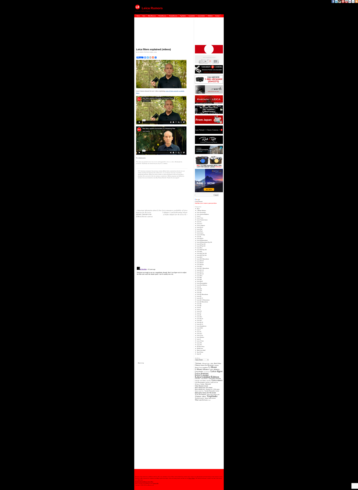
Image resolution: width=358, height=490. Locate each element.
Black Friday (217, 363)
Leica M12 (199, 276)
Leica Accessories (153, 162)
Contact (217, 16)
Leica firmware (202, 373)
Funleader (216, 365)
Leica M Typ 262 (201, 246)
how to (169, 162)
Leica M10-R (200, 264)
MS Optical (197, 384)
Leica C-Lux (200, 218)
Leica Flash (200, 231)
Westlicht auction (199, 398)
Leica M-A (199, 248)
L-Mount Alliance (201, 210)
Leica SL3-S (200, 324)
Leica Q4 (199, 303)
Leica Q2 (199, 292)
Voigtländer (212, 396)
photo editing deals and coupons (203, 387)
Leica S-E (199, 311)
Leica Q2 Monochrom (202, 294)
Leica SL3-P (200, 322)
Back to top (141, 363)
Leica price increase (215, 378)
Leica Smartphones (201, 326)
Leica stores (217, 380)
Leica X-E (199, 343)
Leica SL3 (199, 320)
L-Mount (213, 367)
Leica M (199, 236)
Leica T (199, 330)
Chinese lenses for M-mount (204, 365)
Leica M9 (199, 279)
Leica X (199, 339)
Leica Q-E (199, 289)
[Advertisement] (162, 33)
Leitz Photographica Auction (202, 382)
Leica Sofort (200, 328)
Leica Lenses (200, 233)
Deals (198, 208)
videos (172, 162)
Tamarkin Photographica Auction (211, 391)
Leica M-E (199, 251)
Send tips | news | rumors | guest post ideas (206, 203)
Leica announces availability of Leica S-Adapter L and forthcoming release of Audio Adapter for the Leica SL (174, 212)
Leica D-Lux (200, 227)
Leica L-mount (202, 375)
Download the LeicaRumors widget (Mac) (144, 481)
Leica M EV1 (200, 238)
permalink (138, 163)
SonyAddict (191, 16)
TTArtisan (198, 396)
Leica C (199, 216)
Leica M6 (199, 277)
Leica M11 (199, 266)
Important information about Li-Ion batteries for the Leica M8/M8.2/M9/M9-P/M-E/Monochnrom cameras (148, 213)
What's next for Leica (201, 400)
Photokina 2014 (209, 389)
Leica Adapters (215, 369)
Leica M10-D (200, 261)
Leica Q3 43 (200, 298)
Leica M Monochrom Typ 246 (204, 242)
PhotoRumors (162, 16)
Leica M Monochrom (202, 240)
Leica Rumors (152, 8)
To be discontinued (200, 394)
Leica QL (199, 305)
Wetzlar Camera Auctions (210, 398)
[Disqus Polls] (161, 243)
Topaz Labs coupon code (213, 394)
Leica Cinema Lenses (202, 220)
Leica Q (199, 287)
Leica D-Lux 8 (207, 371)
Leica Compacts (201, 225)
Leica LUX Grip (201, 235)
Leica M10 (199, 257)
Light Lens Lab (214, 382)
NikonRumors (152, 16)
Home (138, 16)
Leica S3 (199, 313)
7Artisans (198, 363)
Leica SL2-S (200, 318)
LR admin (140, 52)
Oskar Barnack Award (201, 386)
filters (165, 162)
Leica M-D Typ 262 (202, 249)
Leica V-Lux (200, 335)
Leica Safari (203, 380)
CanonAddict (201, 16)
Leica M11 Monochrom (203, 268)
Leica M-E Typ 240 (202, 253)
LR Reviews (200, 348)
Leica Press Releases (202, 285)
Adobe (211, 363)
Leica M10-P (200, 262)
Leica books (199, 371)
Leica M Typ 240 (201, 244)
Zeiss (209, 400)
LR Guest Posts (200, 346)
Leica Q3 (199, 296)
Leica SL (199, 315)
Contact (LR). (156, 483)
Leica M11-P (200, 272)
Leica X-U (199, 344)
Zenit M (199, 354)
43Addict (210, 16)
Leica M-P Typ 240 (202, 255)
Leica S (199, 309)
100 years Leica (206, 363)
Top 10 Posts (200, 352)
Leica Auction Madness (203, 214)
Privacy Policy (192, 478)
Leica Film (199, 229)
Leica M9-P (200, 281)
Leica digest (216, 371)
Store (143, 16)
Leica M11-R (200, 274)
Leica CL (199, 221)
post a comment (163, 163)
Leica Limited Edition (207, 377)
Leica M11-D (200, 270)
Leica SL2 (199, 317)
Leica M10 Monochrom (203, 259)
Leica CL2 (199, 223)
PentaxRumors (173, 16)
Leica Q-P (199, 290)
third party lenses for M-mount (205, 392)
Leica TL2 (199, 333)
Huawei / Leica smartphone (201, 367)
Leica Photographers (202, 283)
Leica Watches (200, 337)
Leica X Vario (200, 341)
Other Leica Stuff (201, 350)
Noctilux (202, 384)
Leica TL (199, 331)
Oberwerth (208, 384)
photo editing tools (200, 389)
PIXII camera (216, 389)
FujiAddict (183, 16)
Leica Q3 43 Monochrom (203, 300)
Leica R (199, 307)
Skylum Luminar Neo (199, 391)
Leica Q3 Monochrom (202, 302)
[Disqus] (161, 289)
